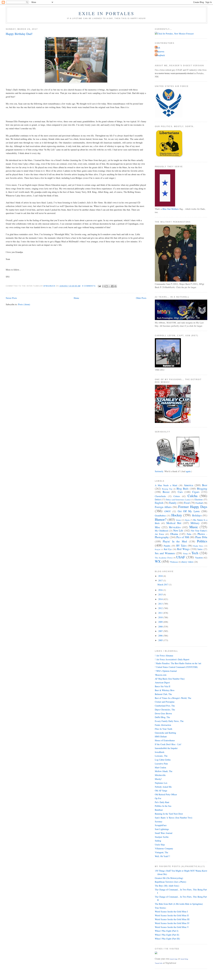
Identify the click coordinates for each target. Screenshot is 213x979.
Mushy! (158, 779)
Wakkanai (174, 562)
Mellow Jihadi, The (163, 771)
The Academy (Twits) (164, 557)
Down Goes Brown (163, 713)
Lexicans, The (161, 755)
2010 (160, 617)
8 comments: (89, 286)
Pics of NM (182, 537)
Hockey (176, 515)
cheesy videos (187, 561)
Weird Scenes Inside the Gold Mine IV (172, 923)
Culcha (192, 495)
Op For (158, 798)
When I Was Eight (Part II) (167, 934)
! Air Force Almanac (164, 655)
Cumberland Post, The (165, 705)
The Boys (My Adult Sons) (167, 885)
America (188, 485)
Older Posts (141, 297)
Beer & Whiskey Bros (164, 690)
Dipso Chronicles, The (165, 709)
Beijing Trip (167, 489)
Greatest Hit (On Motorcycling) (169, 878)
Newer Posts (11, 297)
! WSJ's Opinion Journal (166, 670)
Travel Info (158, 963)
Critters (176, 496)
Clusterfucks (160, 496)
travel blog (184, 959)
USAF (180, 557)
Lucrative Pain (161, 763)
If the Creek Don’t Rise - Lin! (168, 744)
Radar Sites (198, 546)
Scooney (158, 821)
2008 (160, 626)
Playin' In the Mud (175, 541)
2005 (160, 640)
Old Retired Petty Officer (166, 794)
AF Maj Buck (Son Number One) (170, 678)
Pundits (167, 545)
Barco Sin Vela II (162, 686)
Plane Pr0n (201, 537)
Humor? (160, 519)
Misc (157, 527)
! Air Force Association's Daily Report (172, 659)
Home (76, 297)
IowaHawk (159, 752)
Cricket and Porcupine (164, 701)
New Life (178, 530)
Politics (202, 541)
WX (158, 561)
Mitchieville (160, 775)
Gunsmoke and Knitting (165, 732)
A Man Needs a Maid (166, 485)
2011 (160, 612)
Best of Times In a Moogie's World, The (173, 698)
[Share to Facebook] (112, 286)
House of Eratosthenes (165, 740)
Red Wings (183, 549)
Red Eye (168, 549)
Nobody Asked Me (163, 786)
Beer (204, 485)
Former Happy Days (192, 506)
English (159, 503)
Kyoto (187, 520)
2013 (160, 603)
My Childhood (161, 530)
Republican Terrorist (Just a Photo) (170, 881)
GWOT (167, 511)
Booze (166, 492)
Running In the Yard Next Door (169, 813)
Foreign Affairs (163, 507)
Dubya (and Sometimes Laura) (178, 499)
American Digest (162, 682)
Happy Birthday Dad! (19, 34)
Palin (189, 534)
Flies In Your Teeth (163, 728)
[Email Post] (99, 286)
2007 (160, 631)
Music (193, 526)
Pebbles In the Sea (163, 805)
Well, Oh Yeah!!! (162, 856)
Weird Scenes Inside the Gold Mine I (171, 911)
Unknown (160, 51)
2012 (160, 608)
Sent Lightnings (162, 829)
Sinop (185, 553)
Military (195, 523)
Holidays (197, 515)
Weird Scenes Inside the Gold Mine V (172, 927)
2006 (160, 635)
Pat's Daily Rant (162, 802)
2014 (160, 599)
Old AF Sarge (161, 790)
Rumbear (159, 809)
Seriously (159, 471)
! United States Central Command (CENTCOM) (176, 667)
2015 (160, 594)
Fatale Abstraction (163, 724)
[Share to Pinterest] (115, 286)
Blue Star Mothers (170, 208)
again (188, 471)
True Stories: (160, 907)
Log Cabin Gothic (163, 759)
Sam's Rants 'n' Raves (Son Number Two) (173, 817)
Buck (158, 47)
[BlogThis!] (106, 286)
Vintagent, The (161, 852)
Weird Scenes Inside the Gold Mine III (172, 919)
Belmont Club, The (163, 694)
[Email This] (103, 286)
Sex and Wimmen (165, 553)
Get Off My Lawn (189, 511)
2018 (160, 575)
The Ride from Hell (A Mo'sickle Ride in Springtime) (179, 903)
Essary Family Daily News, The (169, 721)
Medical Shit (173, 523)
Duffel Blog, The (162, 717)
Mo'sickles (175, 527)
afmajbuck (160, 55)
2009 (160, 621)
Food (187, 503)
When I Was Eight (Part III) (167, 938)
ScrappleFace (161, 825)
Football (199, 502)
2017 (160, 580)
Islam (178, 520)
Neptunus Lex (161, 782)
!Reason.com (160, 674)
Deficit (158, 499)
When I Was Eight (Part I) (166, 930)
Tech (194, 552)
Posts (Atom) (24, 304)
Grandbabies (160, 515)
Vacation (199, 557)
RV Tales (181, 545)
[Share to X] (109, 286)
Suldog (158, 840)
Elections (199, 499)
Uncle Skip (160, 844)
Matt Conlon (160, 767)
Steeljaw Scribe (162, 836)
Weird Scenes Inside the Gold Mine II (172, 915)
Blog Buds (183, 488)
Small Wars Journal (163, 833)
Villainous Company (164, 848)
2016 (160, 589)
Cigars (195, 492)
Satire (200, 549)
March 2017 (163, 584)
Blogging (202, 488)
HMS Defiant (161, 736)
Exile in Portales (106, 13)
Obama (174, 534)
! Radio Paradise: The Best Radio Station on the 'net (178, 663)
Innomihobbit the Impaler (166, 748)
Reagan (157, 549)
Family (173, 503)
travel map (173, 959)
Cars (180, 492)
